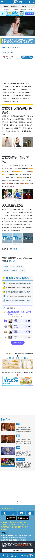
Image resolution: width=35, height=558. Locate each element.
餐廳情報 (17, 527)
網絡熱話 (6, 270)
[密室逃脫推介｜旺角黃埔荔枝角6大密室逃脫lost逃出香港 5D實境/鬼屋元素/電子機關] (8, 466)
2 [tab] (15, 11)
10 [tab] (19, 14)
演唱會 (6, 6)
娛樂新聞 (23, 9)
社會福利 (4, 529)
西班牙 (22, 270)
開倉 (14, 522)
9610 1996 (12, 261)
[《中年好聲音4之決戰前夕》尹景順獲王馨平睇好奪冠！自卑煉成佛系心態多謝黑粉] (8, 442)
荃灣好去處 (25, 524)
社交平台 (20, 267)
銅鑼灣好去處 (5, 524)
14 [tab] (18, 16)
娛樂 (18, 424)
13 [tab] (16, 16)
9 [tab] (17, 14)
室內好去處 (20, 459)
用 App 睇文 (28, 57)
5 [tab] (21, 11)
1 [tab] (13, 11)
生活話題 (11, 47)
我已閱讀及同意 (17, 550)
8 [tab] (15, 14)
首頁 (3, 47)
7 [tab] (13, 14)
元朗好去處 (16, 524)
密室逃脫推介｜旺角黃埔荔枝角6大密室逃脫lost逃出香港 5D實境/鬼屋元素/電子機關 (23, 466)
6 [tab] (23, 11)
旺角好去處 (5, 527)
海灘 (12, 267)
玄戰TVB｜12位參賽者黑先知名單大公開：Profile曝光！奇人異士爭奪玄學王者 (23, 454)
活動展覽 (4, 522)
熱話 (18, 47)
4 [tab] (19, 11)
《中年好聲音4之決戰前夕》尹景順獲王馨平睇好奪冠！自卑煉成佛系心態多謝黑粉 (23, 442)
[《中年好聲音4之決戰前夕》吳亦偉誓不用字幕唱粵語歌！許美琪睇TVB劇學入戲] (8, 431)
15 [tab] (20, 16)
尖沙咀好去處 (22, 522)
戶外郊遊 (25, 527)
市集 (10, 522)
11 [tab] (21, 14)
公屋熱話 (16, 9)
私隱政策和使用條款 (22, 545)
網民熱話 (4, 535)
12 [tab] (23, 14)
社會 (11, 527)
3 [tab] (17, 11)
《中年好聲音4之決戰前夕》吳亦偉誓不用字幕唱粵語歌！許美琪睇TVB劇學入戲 (23, 430)
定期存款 (30, 9)
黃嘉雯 (15, 270)
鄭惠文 (7, 53)
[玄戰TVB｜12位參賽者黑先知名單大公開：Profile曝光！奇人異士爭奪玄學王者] (8, 454)
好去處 (6, 267)
